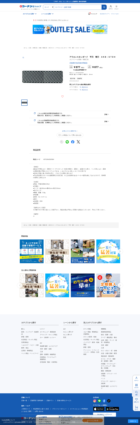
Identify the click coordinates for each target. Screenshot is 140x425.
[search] (104, 7)
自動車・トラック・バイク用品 (109, 375)
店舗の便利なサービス (64, 400)
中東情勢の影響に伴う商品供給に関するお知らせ (50, 20)
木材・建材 (104, 345)
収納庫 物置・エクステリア (49, 346)
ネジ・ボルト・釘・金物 (109, 350)
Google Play (112, 409)
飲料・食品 (24, 348)
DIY (64, 329)
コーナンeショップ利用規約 (79, 409)
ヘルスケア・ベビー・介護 (30, 345)
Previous (19, 251)
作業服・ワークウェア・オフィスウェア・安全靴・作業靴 (109, 366)
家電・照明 (24, 337)
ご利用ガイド (25, 409)
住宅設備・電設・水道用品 (48, 362)
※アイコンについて (74, 80)
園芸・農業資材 (106, 371)
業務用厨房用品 (106, 332)
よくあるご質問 (26, 411)
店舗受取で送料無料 (36, 400)
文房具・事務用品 (27, 350)
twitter (108, 400)
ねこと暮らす (67, 334)
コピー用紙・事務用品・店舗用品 (91, 333)
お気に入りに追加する (62, 96)
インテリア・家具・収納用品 (91, 343)
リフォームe (114, 13)
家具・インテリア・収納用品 (30, 333)
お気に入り (136, 402)
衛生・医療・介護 (107, 334)
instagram (94, 400)
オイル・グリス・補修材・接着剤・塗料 (108, 360)
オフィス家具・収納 (89, 337)
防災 (64, 337)
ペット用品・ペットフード (30, 353)
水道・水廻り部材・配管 (109, 353)
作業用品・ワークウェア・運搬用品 (48, 358)
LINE (99, 400)
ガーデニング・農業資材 (48, 332)
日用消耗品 (24, 342)
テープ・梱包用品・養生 (109, 337)
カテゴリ (136, 387)
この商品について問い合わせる (71, 135)
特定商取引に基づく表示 (41, 409)
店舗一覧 (24, 400)
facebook (104, 400)
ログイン (136, 380)
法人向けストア (104, 13)
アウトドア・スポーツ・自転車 (109, 382)
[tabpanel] (31, 251)
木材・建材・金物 (45, 349)
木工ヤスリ (85, 87)
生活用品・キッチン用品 (29, 339)
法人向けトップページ (104, 414)
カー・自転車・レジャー (48, 337)
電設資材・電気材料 (107, 356)
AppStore (98, 409)
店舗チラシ (50, 400)
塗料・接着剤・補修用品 (48, 354)
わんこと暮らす (68, 332)
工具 (41, 351)
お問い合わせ (39, 411)
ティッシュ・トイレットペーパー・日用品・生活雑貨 (91, 352)
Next (120, 251)
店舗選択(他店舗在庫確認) (78, 63)
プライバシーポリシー (59, 409)
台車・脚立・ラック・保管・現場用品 (109, 341)
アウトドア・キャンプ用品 (48, 334)
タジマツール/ (79, 59)
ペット (103, 378)
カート (136, 409)
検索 (136, 394)
